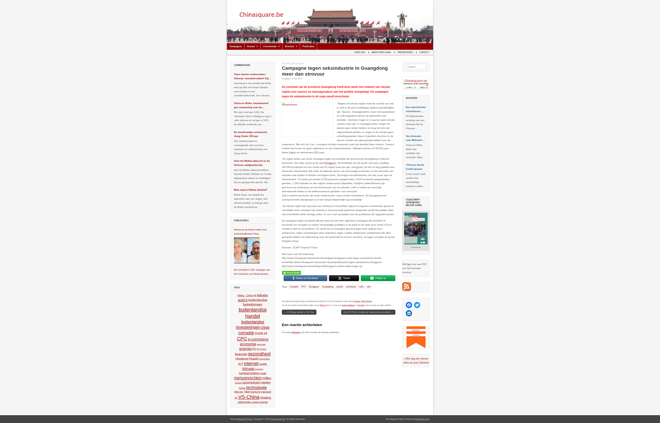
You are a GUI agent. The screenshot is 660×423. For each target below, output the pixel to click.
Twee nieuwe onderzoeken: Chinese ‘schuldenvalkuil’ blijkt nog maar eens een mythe (252, 76)
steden (266, 382)
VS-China (248, 397)
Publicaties (308, 46)
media (262, 373)
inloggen (296, 332)
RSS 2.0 (323, 305)
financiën (241, 354)
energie (245, 348)
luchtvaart (259, 369)
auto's (243, 300)
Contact (424, 52)
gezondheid (259, 353)
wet (368, 287)
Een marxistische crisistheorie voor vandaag (416, 109)
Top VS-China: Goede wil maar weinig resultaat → (368, 312)
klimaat (248, 369)
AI (255, 295)
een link (361, 305)
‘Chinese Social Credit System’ (415, 166)
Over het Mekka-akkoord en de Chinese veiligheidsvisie (252, 162)
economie (248, 344)
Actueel (251, 46)
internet (251, 363)
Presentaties (405, 52)
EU (254, 348)
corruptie (294, 287)
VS (236, 397)
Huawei (253, 358)
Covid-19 (261, 333)
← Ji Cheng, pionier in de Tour (299, 312)
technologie (256, 387)
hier (409, 264)
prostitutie (351, 287)
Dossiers (289, 46)
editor (287, 78)
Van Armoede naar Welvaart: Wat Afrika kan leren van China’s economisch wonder (414, 138)
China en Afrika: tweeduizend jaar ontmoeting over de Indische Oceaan (251, 105)
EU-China (261, 349)
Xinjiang (265, 397)
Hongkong (241, 358)
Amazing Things (244, 419)
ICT (240, 364)
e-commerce (258, 339)
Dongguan (330, 163)
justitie (340, 287)
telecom (238, 391)
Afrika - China (245, 295)
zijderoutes (244, 402)
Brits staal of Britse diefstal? (250, 189)
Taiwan (242, 388)
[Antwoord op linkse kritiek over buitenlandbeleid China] (247, 250)
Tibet (247, 391)
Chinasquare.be (277, 419)
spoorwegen (251, 382)
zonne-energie (260, 402)
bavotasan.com (422, 419)
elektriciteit (261, 344)
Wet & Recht (297, 63)
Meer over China (381, 52)
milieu (266, 378)
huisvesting (264, 359)
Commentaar (270, 46)
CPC (303, 287)
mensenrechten (248, 378)
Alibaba (262, 295)
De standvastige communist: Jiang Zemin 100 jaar (251, 134)
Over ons (359, 52)
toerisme (255, 391)
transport (266, 391)
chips (265, 327)
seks (361, 287)
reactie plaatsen (348, 305)
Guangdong (327, 287)
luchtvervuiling (249, 373)
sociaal (238, 383)
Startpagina (235, 46)
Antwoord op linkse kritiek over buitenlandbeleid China (250, 231)
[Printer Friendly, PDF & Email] (291, 273)
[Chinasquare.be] (330, 21)
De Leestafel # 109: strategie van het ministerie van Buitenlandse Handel (252, 272)
